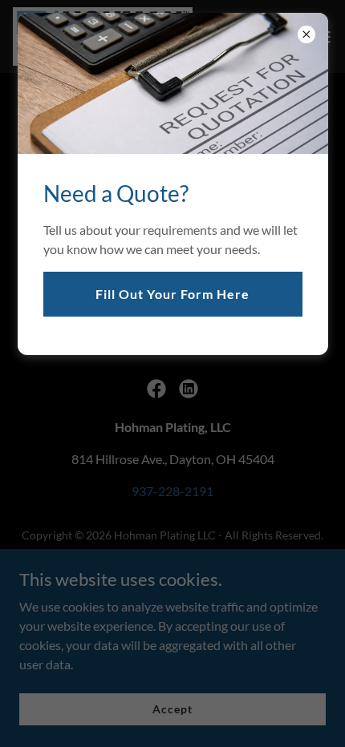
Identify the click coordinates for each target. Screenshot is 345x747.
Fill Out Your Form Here (172, 293)
